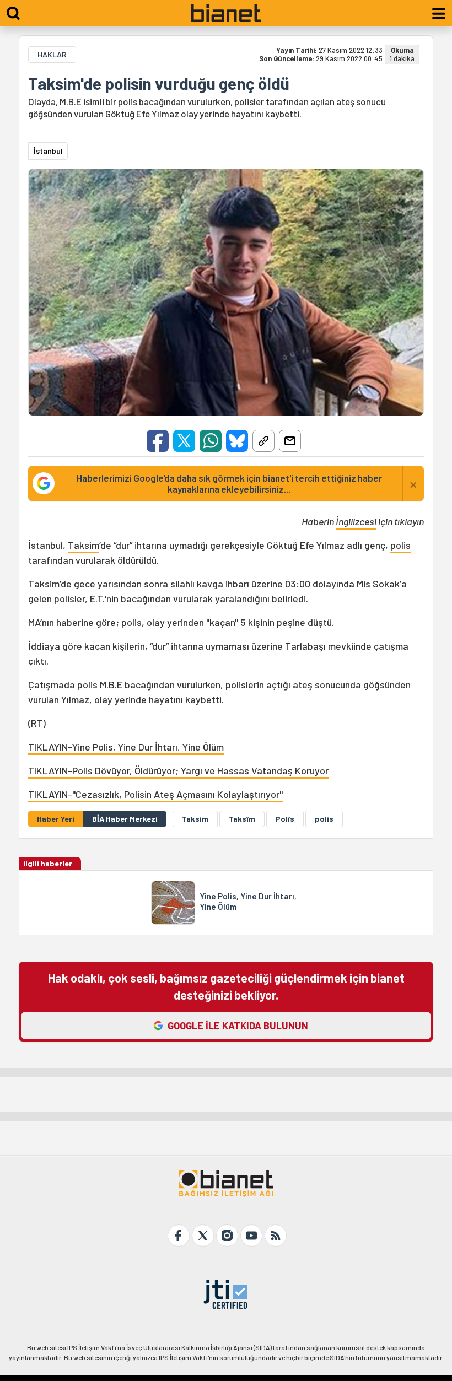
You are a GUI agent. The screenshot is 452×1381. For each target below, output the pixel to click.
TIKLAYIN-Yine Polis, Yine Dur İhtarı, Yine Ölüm (126, 747)
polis (400, 545)
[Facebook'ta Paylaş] (158, 441)
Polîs (285, 818)
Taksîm (242, 818)
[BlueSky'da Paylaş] (237, 441)
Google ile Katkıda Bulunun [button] (238, 1025)
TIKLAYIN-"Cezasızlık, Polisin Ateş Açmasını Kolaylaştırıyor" (155, 794)
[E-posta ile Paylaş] (290, 441)
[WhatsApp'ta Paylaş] (211, 441)
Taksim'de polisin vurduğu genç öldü (158, 83)
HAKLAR (52, 54)
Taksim (83, 545)
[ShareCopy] (263, 441)
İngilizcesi (356, 521)
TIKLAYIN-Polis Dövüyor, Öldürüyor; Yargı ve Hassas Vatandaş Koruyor (178, 770)
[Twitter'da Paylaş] (184, 441)
